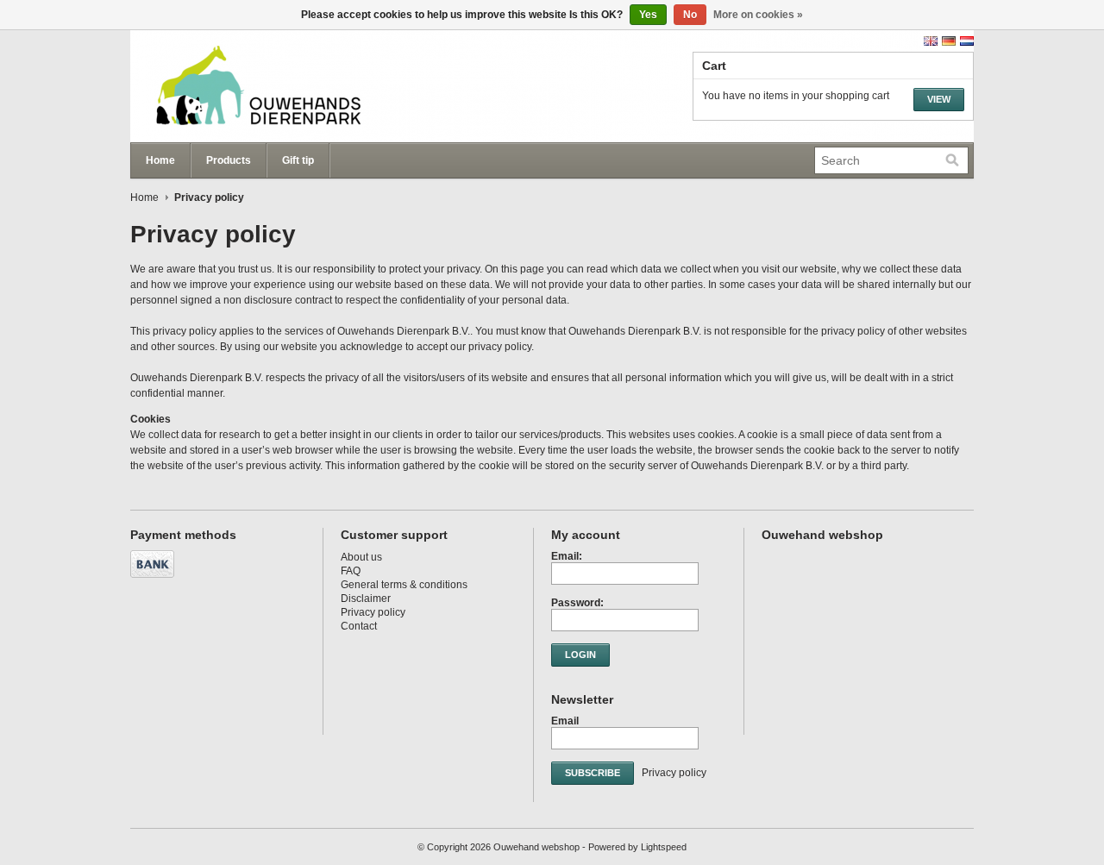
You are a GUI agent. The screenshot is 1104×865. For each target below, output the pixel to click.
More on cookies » (758, 15)
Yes (648, 15)
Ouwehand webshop (302, 86)
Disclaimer (366, 598)
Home (160, 160)
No (690, 15)
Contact (359, 626)
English (931, 41)
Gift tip (298, 160)
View (938, 99)
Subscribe (592, 773)
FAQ (351, 571)
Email (565, 721)
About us (361, 557)
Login (580, 654)
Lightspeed (664, 847)
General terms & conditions (404, 585)
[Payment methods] (154, 579)
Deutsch (949, 41)
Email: (566, 556)
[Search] (952, 160)
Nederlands (967, 41)
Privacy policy (373, 612)
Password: (577, 603)
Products (228, 160)
